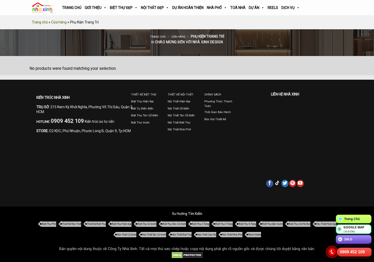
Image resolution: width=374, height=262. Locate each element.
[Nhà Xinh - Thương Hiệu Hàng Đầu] (42, 7)
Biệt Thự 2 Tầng (200, 224)
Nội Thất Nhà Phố (232, 234)
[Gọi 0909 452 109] (332, 252)
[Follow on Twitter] (285, 183)
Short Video (254, 234)
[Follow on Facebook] (269, 183)
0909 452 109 (352, 252)
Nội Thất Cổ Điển (126, 234)
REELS (273, 8)
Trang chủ (40, 22)
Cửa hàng (59, 22)
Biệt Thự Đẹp (121, 8)
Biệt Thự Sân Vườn (272, 224)
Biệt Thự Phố (49, 224)
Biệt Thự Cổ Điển (146, 224)
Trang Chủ (71, 8)
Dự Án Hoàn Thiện (188, 8)
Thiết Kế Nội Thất (71, 224)
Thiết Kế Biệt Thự (96, 224)
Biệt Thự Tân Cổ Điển (174, 224)
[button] (187, 42)
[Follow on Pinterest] (292, 183)
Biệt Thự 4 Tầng (247, 224)
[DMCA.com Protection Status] (187, 255)
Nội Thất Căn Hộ (206, 234)
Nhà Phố (214, 8)
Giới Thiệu (93, 8)
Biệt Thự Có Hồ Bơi (299, 224)
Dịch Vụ (288, 8)
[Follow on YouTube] (300, 183)
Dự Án (254, 8)
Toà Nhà (238, 8)
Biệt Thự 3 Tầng (224, 224)
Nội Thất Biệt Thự (182, 234)
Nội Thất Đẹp (152, 8)
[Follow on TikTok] (277, 183)
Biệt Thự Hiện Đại (122, 224)
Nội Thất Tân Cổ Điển (154, 234)
